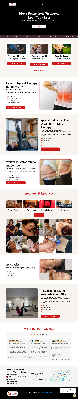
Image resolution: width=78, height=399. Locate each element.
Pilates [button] (37, 4)
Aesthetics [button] (30, 4)
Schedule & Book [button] (64, 4)
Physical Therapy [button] (45, 4)
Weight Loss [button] (54, 4)
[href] (61, 376)
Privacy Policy (42, 392)
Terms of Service (48, 392)
